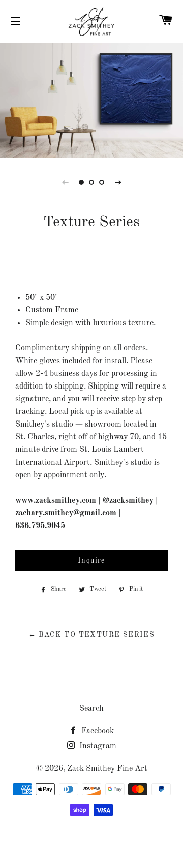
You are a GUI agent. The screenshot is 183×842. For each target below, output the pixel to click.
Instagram (96, 746)
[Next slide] (118, 182)
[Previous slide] (65, 182)
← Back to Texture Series (91, 634)
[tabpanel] (91, 99)
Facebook (96, 731)
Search (91, 709)
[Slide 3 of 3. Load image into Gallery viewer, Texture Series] (102, 182)
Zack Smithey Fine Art (107, 769)
